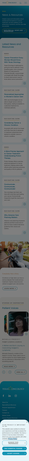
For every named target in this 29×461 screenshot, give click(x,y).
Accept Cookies (13, 453)
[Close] (27, 422)
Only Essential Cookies (13, 448)
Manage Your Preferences (13, 443)
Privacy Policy (12, 438)
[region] (14, 440)
